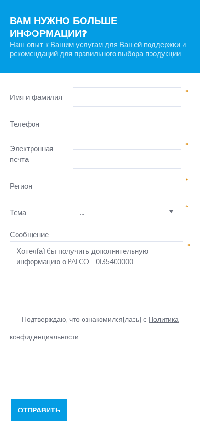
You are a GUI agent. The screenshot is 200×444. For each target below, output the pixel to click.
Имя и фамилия (36, 97)
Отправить (39, 410)
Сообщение (29, 234)
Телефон (24, 123)
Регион (21, 185)
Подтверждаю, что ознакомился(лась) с (84, 319)
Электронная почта (31, 154)
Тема (18, 212)
